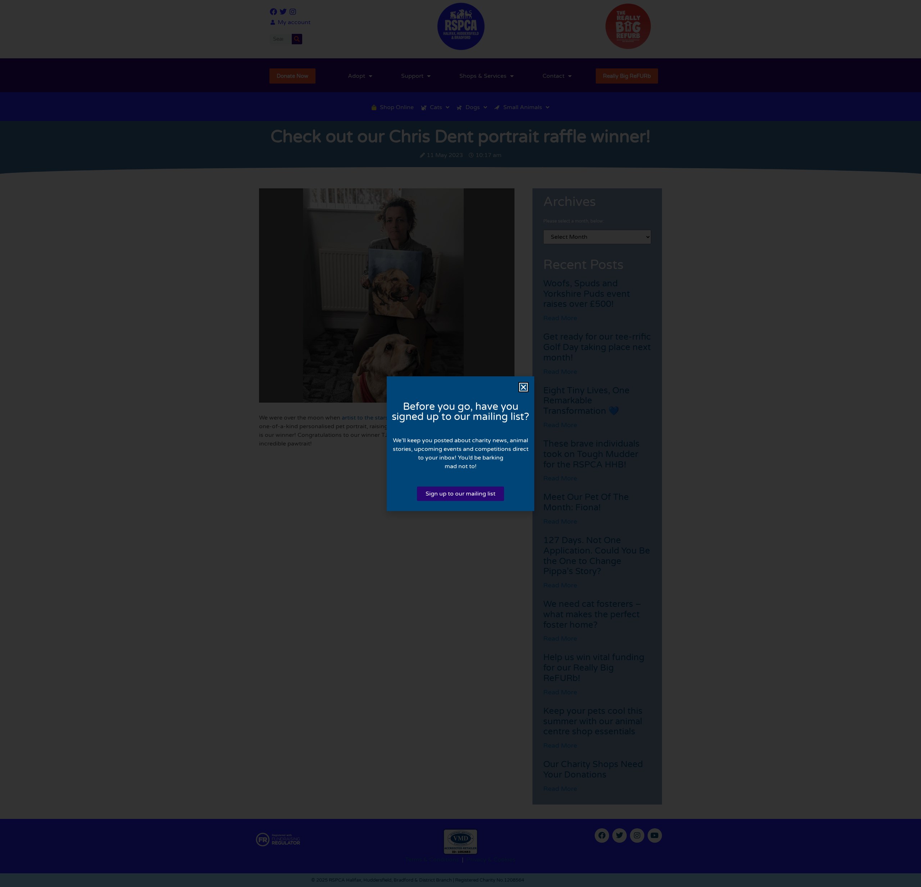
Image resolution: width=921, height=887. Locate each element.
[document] (460, 443)
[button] (523, 387)
